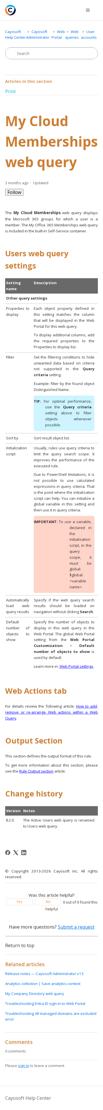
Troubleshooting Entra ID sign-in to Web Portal (45, 1003)
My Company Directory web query (34, 993)
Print (10, 91)
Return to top (19, 945)
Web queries (72, 34)
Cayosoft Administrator (37, 34)
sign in (23, 1065)
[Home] (10, 10)
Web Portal (58, 34)
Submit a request (76, 927)
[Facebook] (7, 852)
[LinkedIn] (23, 852)
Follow (14, 192)
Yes (19, 901)
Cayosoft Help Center (15, 34)
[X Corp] (15, 852)
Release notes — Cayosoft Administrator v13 (44, 973)
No (48, 901)
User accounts (89, 34)
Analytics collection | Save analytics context (42, 983)
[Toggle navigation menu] (88, 10)
